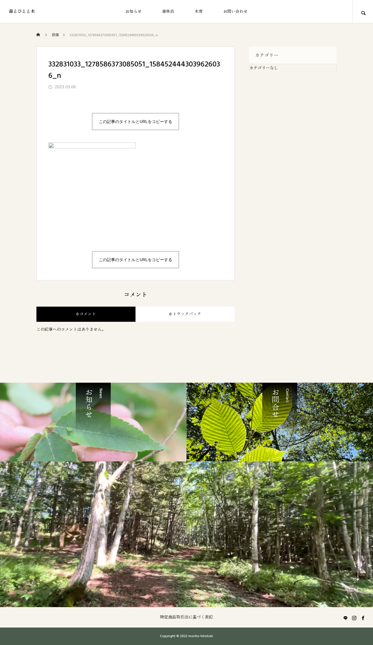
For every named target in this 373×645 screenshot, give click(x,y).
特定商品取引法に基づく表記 (186, 617)
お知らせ (133, 12)
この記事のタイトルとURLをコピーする (135, 121)
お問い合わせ (235, 12)
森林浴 (168, 12)
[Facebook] (363, 618)
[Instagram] (354, 618)
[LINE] (345, 618)
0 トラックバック (185, 314)
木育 (199, 12)
